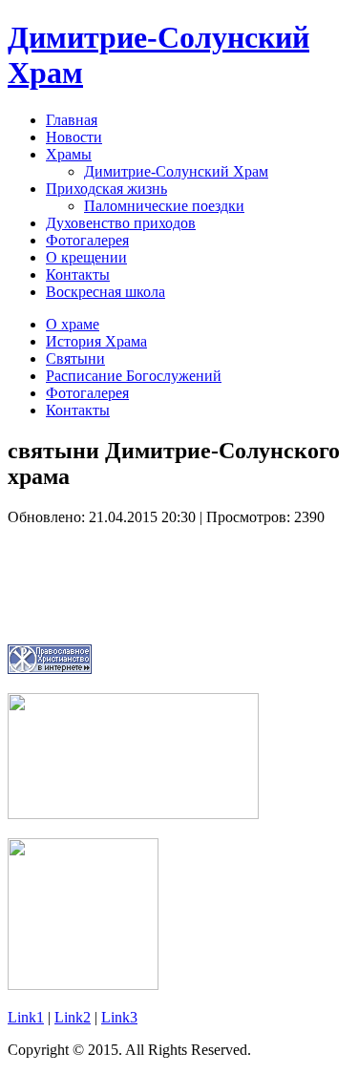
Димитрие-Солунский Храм (176, 171)
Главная (71, 120)
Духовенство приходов (121, 223)
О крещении (86, 257)
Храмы (69, 154)
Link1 (26, 1017)
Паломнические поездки (164, 206)
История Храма (96, 341)
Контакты (78, 274)
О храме (72, 324)
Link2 (72, 1017)
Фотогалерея (87, 240)
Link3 (119, 1017)
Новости (74, 137)
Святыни (75, 358)
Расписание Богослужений (133, 376)
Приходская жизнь (106, 188)
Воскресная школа (105, 292)
